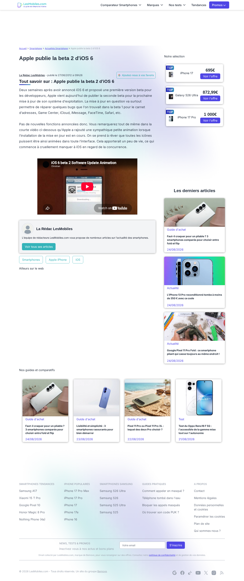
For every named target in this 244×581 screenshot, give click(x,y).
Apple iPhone (58, 259)
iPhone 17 (70, 505)
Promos (217, 5)
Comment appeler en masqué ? (163, 491)
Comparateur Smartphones (119, 5)
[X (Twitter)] (206, 573)
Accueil (23, 48)
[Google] (174, 573)
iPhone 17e (71, 512)
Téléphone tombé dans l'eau (161, 498)
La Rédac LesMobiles (32, 75)
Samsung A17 (28, 491)
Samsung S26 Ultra (113, 491)
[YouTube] (198, 573)
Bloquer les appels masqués (161, 505)
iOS (78, 259)
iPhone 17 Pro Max (76, 491)
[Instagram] (214, 573)
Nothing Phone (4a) (32, 519)
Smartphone (35, 48)
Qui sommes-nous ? (207, 531)
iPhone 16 (70, 519)
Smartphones (31, 259)
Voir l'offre (210, 76)
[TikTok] (190, 573)
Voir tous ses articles (39, 246)
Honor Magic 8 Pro (32, 512)
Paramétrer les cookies (209, 516)
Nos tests (175, 5)
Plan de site (202, 523)
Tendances (198, 5)
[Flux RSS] (221, 573)
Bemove (102, 571)
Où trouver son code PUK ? (160, 512)
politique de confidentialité (162, 555)
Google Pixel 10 (29, 505)
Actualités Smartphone (56, 48)
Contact (199, 491)
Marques (153, 5)
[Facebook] (182, 573)
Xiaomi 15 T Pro (30, 498)
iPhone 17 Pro (73, 498)
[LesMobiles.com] (32, 4)
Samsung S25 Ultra (113, 505)
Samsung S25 (109, 512)
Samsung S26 (109, 498)
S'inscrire (176, 545)
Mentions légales (205, 498)
